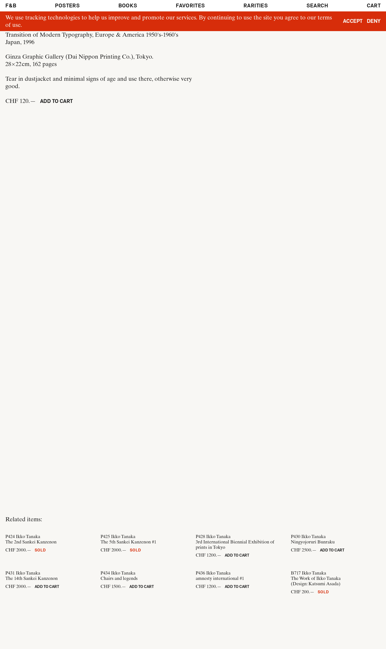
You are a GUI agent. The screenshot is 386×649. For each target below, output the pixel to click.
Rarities (255, 5)
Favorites (190, 5)
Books (127, 5)
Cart (374, 5)
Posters (67, 5)
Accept (353, 21)
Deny (374, 21)
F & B (11, 5)
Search (317, 5)
